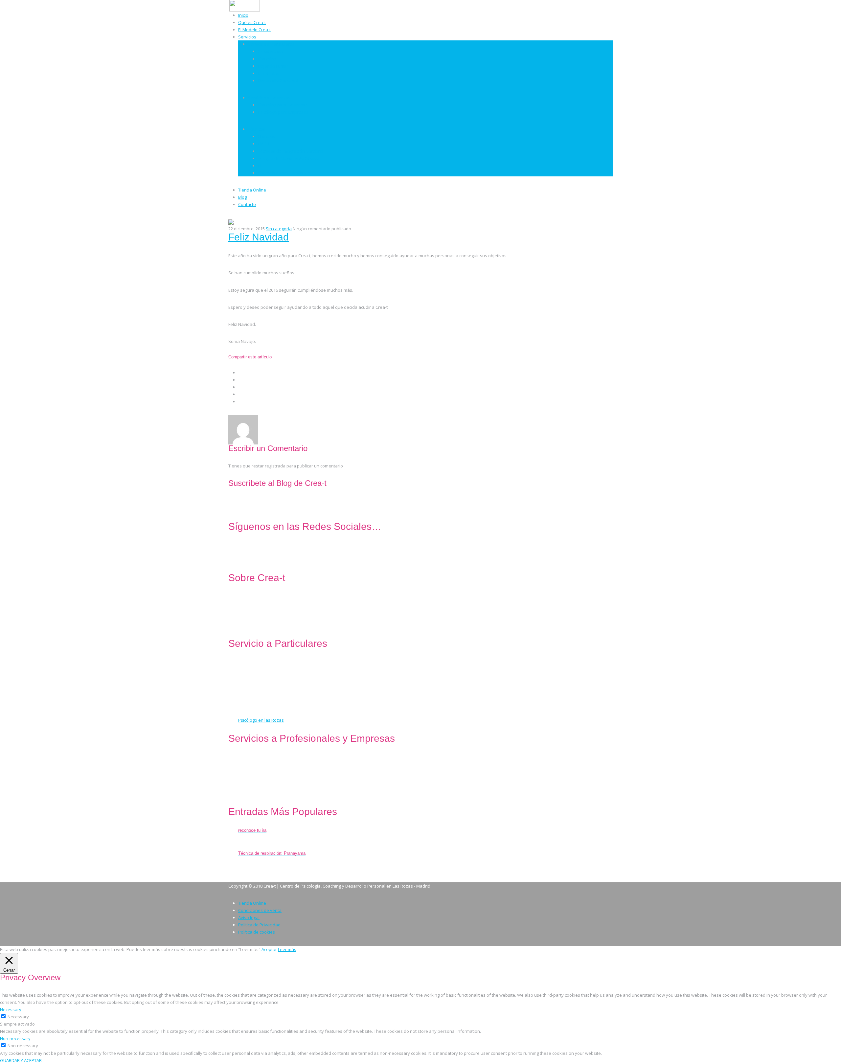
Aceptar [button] (269, 949)
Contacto (247, 204)
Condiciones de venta (260, 910)
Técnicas (256, 129)
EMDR (263, 144)
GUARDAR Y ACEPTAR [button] (21, 1060)
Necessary (18, 1017)
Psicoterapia (270, 51)
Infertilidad (269, 73)
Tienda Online (252, 190)
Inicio (243, 15)
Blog (242, 197)
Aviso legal (249, 917)
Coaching (267, 59)
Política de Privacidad (259, 925)
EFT (261, 166)
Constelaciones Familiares (284, 173)
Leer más (287, 949)
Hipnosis (266, 136)
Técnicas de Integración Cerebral (290, 151)
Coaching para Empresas (283, 105)
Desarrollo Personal (278, 80)
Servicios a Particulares (271, 44)
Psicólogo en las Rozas (261, 720)
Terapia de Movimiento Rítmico (288, 158)
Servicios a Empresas (269, 98)
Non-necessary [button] (15, 1038)
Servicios (247, 37)
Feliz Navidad (258, 237)
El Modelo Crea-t (254, 30)
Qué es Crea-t (252, 22)
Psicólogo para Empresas (283, 112)
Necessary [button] (10, 1009)
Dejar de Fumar (273, 66)
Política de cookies (256, 932)
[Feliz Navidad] (231, 221)
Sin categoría (279, 229)
